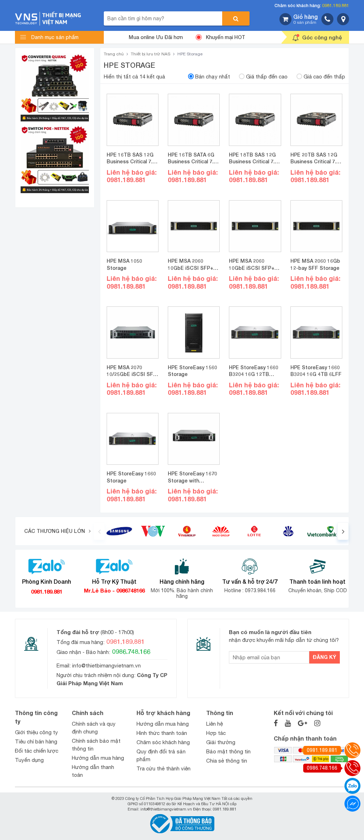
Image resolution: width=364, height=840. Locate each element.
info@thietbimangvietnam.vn (106, 665)
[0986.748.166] (352, 768)
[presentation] (99, 531)
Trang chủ (114, 53)
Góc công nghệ (322, 37)
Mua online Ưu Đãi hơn (156, 37)
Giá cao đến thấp (324, 76)
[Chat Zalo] (352, 786)
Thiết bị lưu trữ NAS (150, 53)
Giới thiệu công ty (36, 732)
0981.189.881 (335, 5)
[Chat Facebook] (352, 804)
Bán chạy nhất (212, 76)
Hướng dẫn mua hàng (98, 758)
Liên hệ (214, 724)
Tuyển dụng (29, 760)
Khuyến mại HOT (225, 37)
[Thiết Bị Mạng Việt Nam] (48, 18)
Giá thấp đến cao (267, 76)
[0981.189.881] (352, 750)
